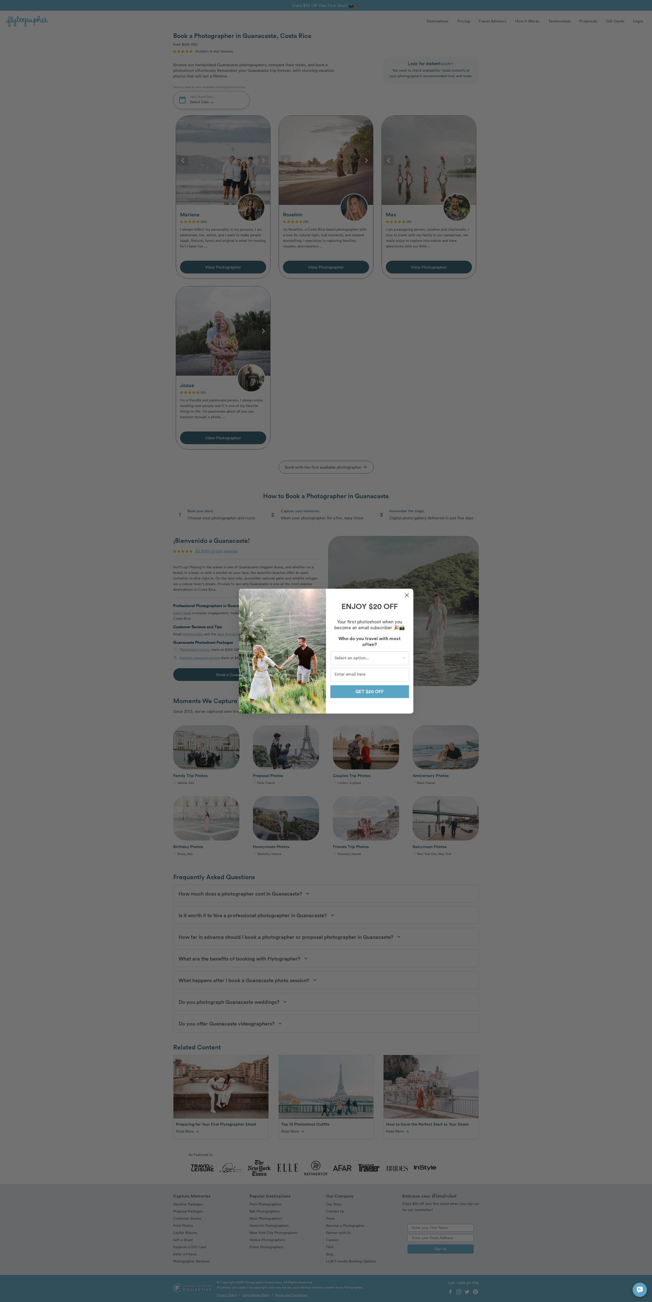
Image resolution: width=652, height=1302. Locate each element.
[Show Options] (404, 658)
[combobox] (368, 658)
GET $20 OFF (369, 691)
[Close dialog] (406, 595)
